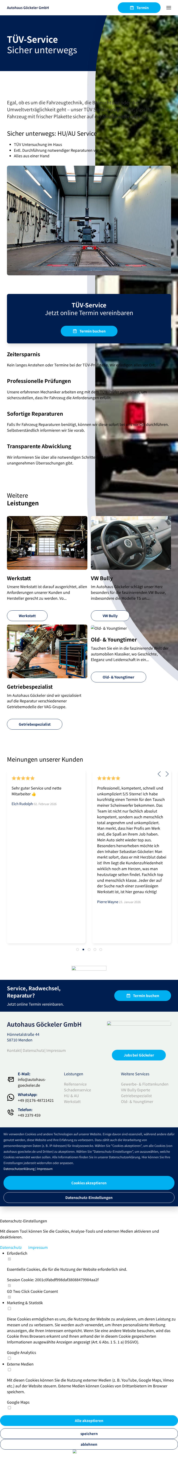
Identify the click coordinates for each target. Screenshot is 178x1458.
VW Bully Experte (135, 1090)
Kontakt (14, 1050)
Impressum (56, 1050)
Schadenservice (77, 1090)
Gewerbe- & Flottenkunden (144, 1084)
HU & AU (71, 1095)
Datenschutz (33, 1050)
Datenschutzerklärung (19, 1168)
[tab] (77, 949)
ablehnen (89, 1444)
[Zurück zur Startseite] (28, 7)
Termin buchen (92, 331)
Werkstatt (72, 1101)
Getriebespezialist (136, 1095)
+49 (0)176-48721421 (36, 1100)
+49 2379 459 (29, 1115)
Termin (143, 7)
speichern (89, 1433)
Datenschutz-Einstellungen (89, 1197)
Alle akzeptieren (89, 1420)
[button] (168, 7)
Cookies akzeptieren (89, 1182)
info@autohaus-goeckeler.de (32, 1082)
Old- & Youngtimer (137, 1101)
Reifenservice (75, 1084)
